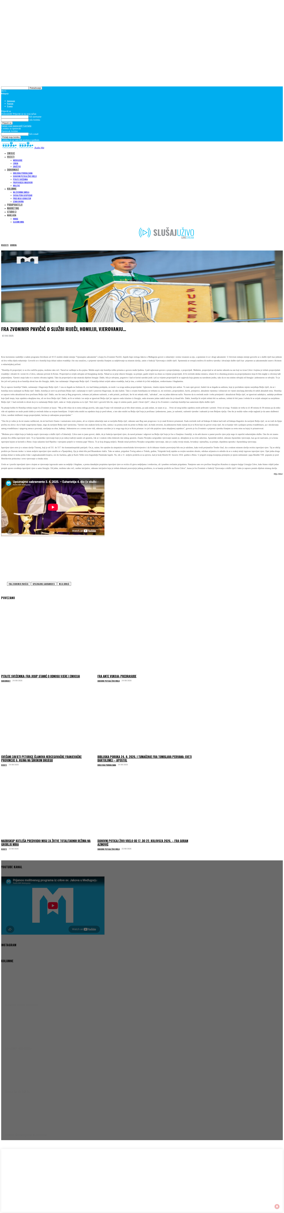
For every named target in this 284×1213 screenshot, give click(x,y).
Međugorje (17, 160)
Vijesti (5, 245)
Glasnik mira (18, 221)
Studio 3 (11, 212)
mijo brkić (64, 584)
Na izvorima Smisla (21, 192)
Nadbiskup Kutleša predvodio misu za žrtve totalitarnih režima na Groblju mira (46, 842)
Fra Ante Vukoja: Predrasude (116, 676)
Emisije (11, 153)
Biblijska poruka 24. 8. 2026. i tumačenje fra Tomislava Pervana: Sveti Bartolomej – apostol (144, 758)
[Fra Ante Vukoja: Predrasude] (144, 640)
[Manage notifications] (277, 1206)
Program (10, 103)
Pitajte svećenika (20, 179)
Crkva (15, 163)
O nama (10, 106)
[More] (60, 343)
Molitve (16, 185)
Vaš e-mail (33, 134)
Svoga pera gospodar (22, 195)
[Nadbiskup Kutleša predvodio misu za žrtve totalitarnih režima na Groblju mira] (48, 805)
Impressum (11, 101)
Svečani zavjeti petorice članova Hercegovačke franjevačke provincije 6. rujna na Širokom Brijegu (41, 758)
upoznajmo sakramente (44, 584)
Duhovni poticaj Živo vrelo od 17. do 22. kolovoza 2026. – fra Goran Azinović (142, 842)
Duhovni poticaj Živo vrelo (25, 176)
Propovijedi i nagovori (23, 182)
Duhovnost (6, 681)
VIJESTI (10, 157)
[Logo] (9, 147)
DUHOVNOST (13, 169)
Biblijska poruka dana (23, 173)
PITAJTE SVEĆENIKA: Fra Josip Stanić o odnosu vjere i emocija (40, 676)
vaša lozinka (34, 120)
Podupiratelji (14, 204)
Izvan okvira (18, 201)
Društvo (17, 166)
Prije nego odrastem (22, 198)
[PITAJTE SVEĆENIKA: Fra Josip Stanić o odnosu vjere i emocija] (48, 640)
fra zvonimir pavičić (19, 584)
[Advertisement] (142, 558)
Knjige (15, 218)
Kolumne (12, 188)
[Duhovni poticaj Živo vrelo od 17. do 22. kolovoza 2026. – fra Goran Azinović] (144, 805)
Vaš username (35, 116)
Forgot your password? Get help (16, 126)
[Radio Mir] (30, 1172)
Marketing (13, 208)
